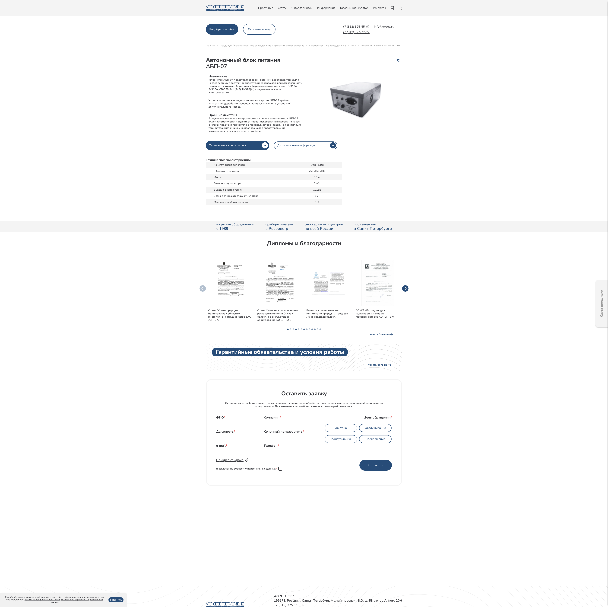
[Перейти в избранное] (392, 8)
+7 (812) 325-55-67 (356, 27)
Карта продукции (601, 303)
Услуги (282, 8)
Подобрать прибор (222, 29)
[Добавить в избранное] (399, 60)
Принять (116, 600)
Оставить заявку (259, 29)
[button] (288, 329)
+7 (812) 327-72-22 (356, 32)
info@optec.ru (384, 27)
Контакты (379, 8)
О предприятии (301, 8)
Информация (326, 8)
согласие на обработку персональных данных (76, 601)
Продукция (265, 8)
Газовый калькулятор (354, 8)
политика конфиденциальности (42, 599)
